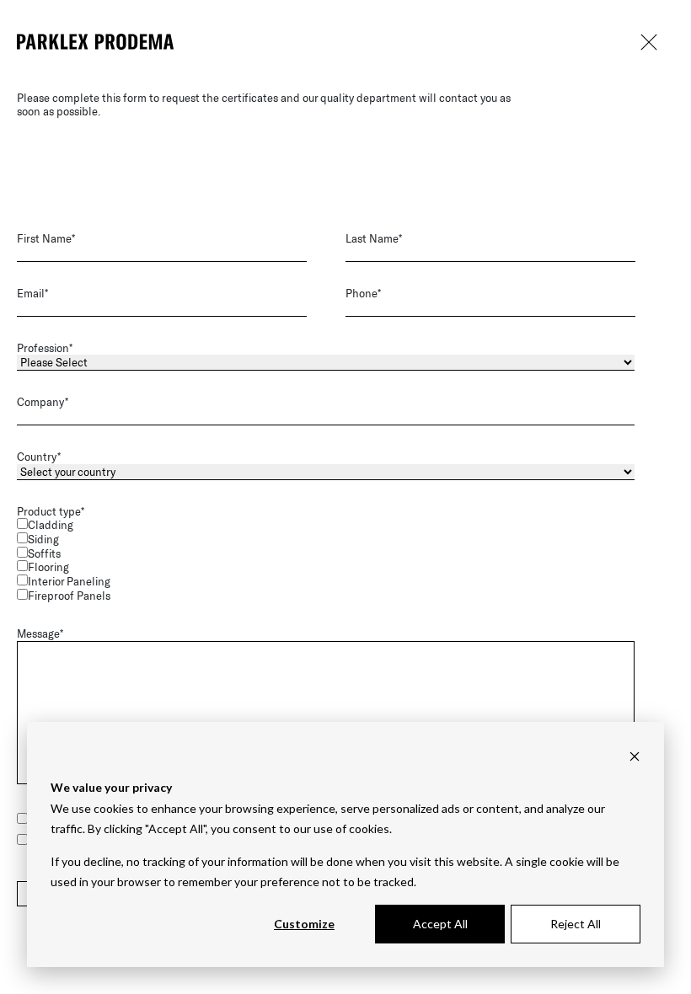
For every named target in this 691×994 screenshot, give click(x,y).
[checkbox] (342, 560)
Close (649, 42)
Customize (304, 924)
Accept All (440, 924)
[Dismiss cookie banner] (634, 756)
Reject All (575, 924)
